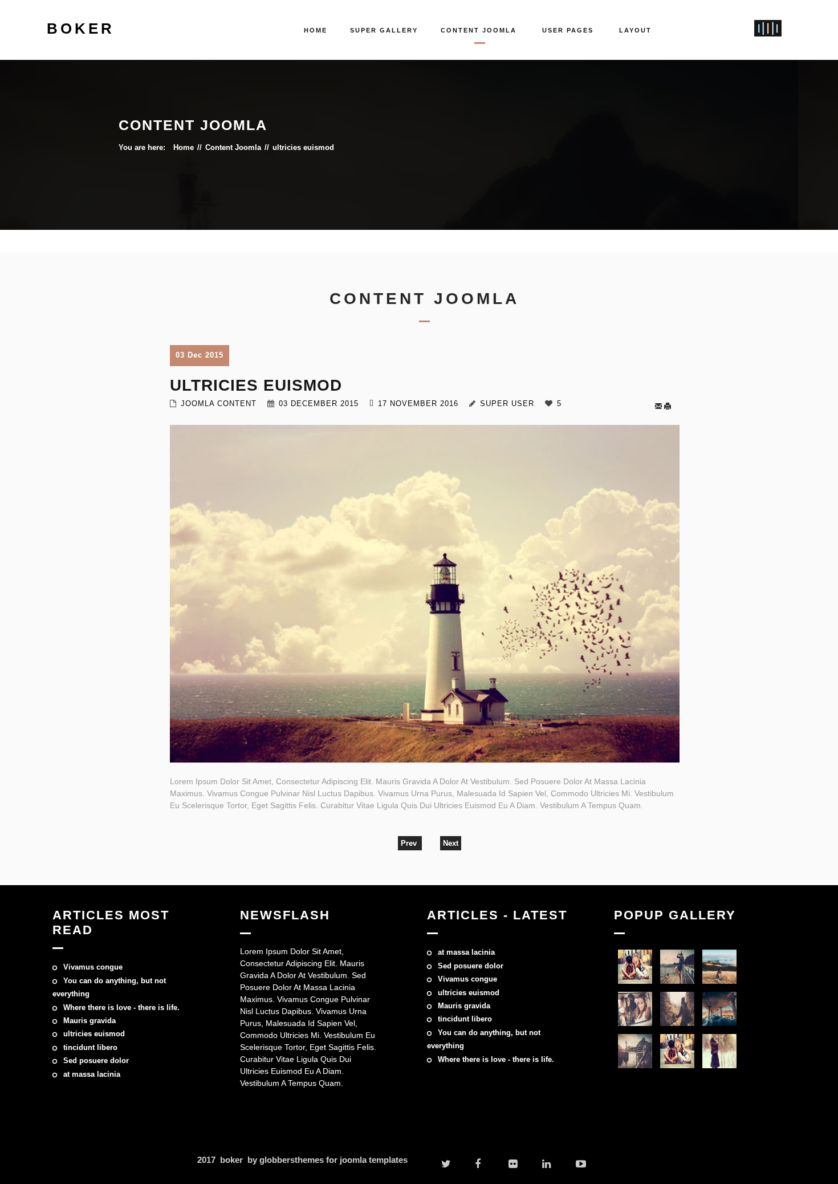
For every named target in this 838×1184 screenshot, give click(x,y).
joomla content (219, 403)
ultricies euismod (256, 385)
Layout (635, 30)
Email (659, 406)
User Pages (567, 30)
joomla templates (374, 1162)
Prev (410, 843)
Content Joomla (478, 30)
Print (670, 406)
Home (315, 30)
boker (81, 28)
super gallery (384, 30)
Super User (507, 403)
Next (450, 843)
